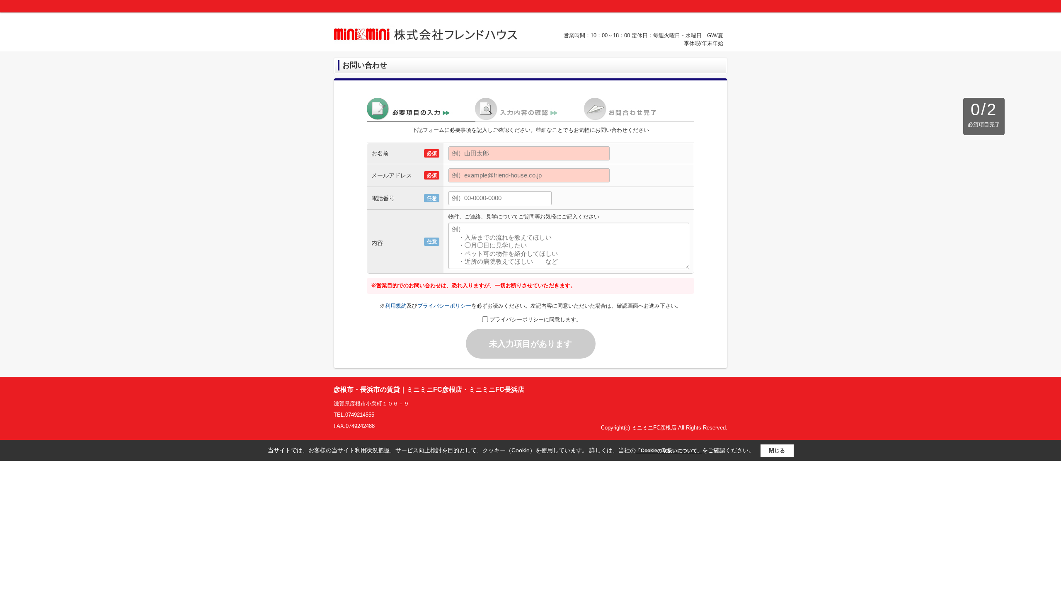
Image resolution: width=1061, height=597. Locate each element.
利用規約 (396, 306)
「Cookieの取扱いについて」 (669, 451)
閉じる (777, 450)
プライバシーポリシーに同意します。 (535, 319)
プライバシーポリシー (444, 306)
